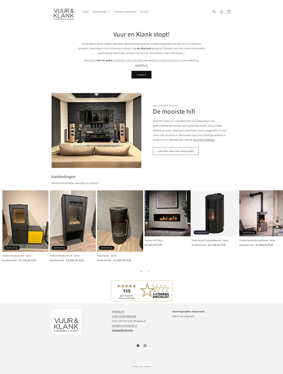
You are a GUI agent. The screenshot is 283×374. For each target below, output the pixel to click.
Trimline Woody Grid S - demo (16, 255)
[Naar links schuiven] (134, 271)
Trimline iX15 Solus (154, 240)
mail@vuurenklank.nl (124, 325)
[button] (101, 11)
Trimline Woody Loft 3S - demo (64, 255)
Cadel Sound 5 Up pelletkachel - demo (210, 240)
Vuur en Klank (145, 366)
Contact (141, 74)
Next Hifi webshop (204, 139)
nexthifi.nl (141, 65)
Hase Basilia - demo (106, 255)
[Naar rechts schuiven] (148, 271)
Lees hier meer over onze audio (176, 151)
